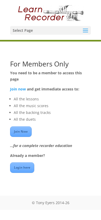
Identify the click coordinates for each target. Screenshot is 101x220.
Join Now (21, 131)
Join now (18, 89)
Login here (22, 167)
